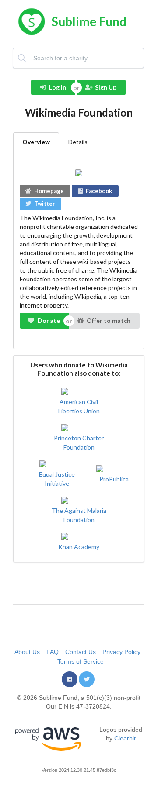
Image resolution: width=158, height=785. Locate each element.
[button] (69, 679)
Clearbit (125, 738)
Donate (49, 320)
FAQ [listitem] (52, 652)
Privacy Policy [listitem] (121, 652)
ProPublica (114, 479)
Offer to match (108, 320)
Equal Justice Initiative (57, 478)
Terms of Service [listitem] (80, 661)
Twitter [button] (44, 203)
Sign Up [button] (105, 87)
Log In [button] (57, 87)
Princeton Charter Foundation (79, 442)
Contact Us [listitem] (80, 652)
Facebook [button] (99, 190)
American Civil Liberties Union (79, 406)
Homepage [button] (49, 190)
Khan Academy (78, 546)
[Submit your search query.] (23, 58)
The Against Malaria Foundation (79, 515)
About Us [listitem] (27, 652)
